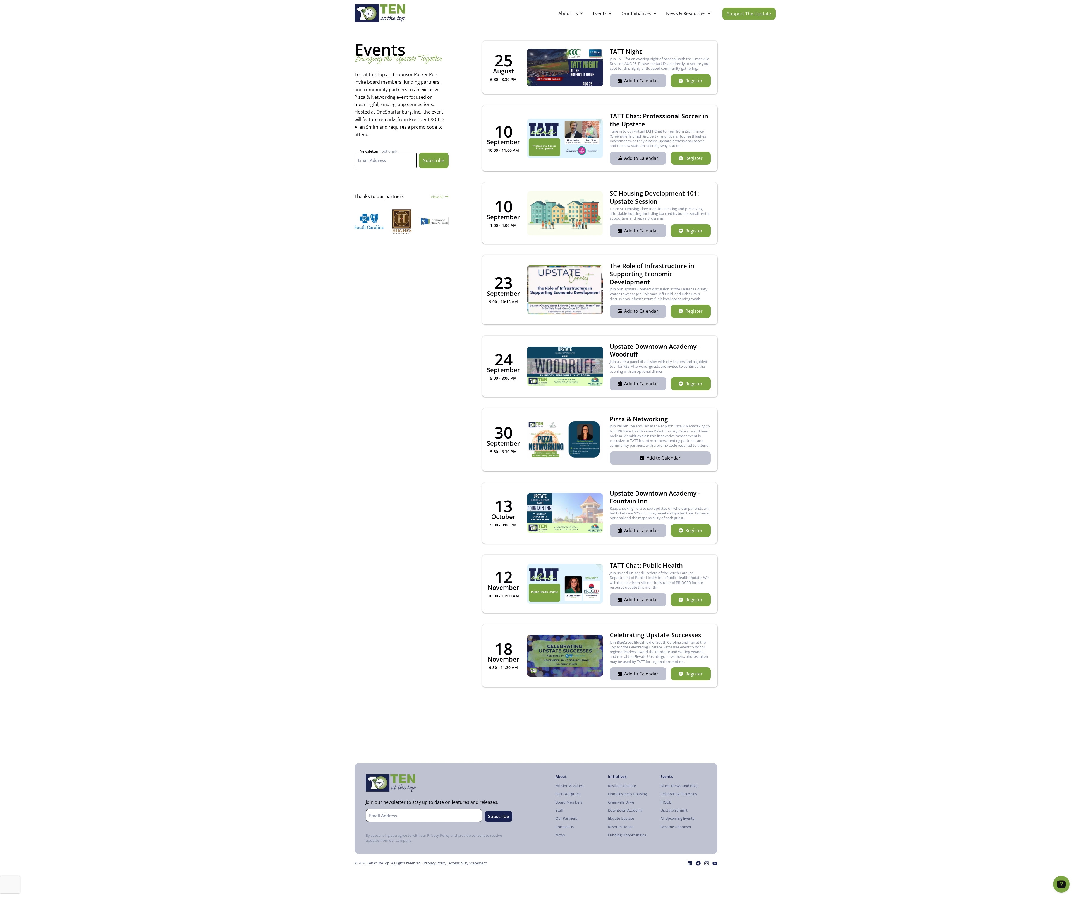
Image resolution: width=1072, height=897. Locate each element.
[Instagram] (706, 863)
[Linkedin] (689, 863)
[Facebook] (698, 863)
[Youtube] (714, 863)
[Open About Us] (581, 13)
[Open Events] (610, 13)
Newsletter (369, 151)
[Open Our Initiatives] (655, 13)
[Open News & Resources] (709, 13)
